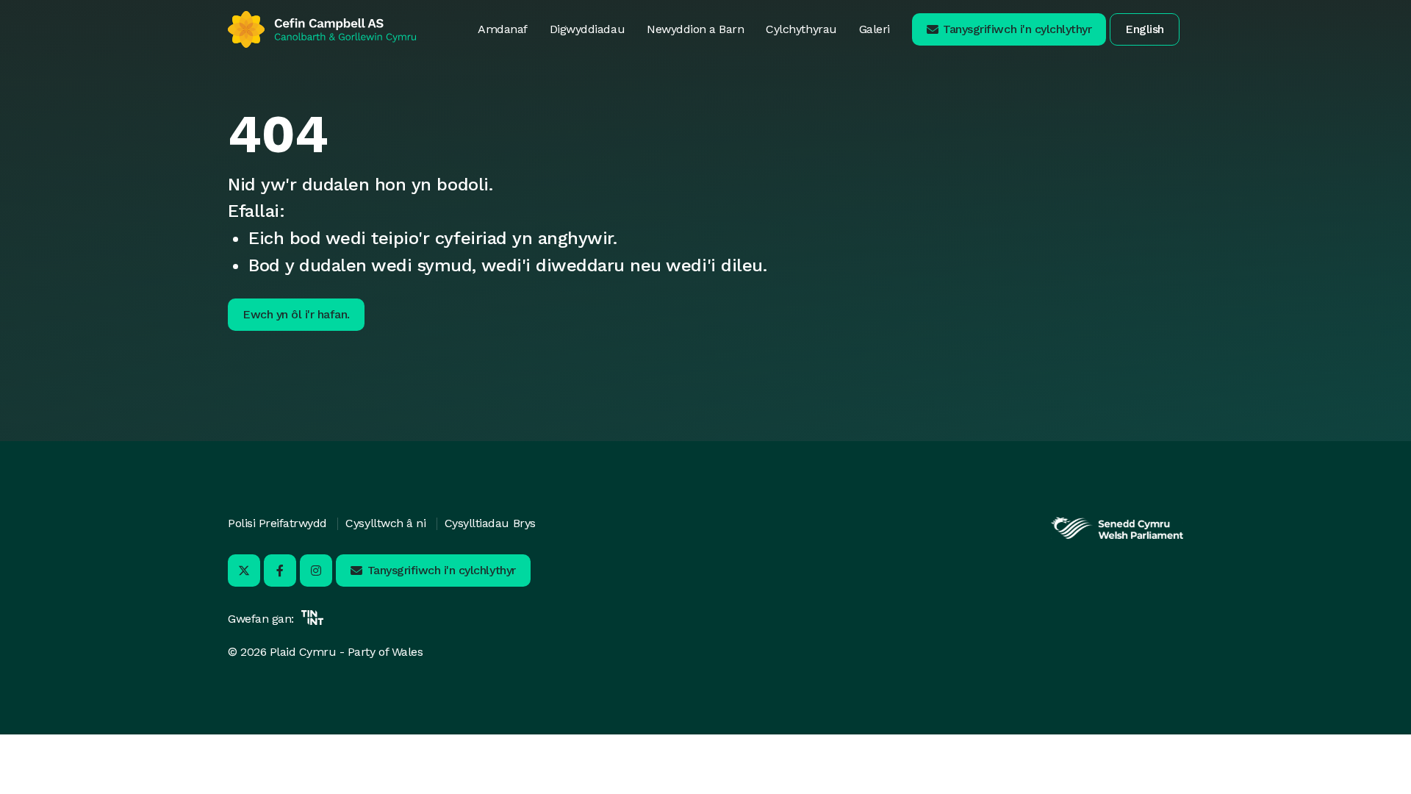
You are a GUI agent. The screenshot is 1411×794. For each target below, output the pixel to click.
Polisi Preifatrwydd (277, 523)
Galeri (874, 29)
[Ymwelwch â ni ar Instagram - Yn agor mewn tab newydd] (316, 570)
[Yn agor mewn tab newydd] (1117, 537)
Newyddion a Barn (695, 29)
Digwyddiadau (587, 29)
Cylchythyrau (801, 29)
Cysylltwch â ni (385, 523)
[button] (1009, 29)
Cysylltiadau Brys (490, 523)
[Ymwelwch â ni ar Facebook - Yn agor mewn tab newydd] (280, 570)
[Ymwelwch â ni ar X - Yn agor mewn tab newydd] (244, 570)
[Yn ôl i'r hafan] (322, 29)
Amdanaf (503, 29)
